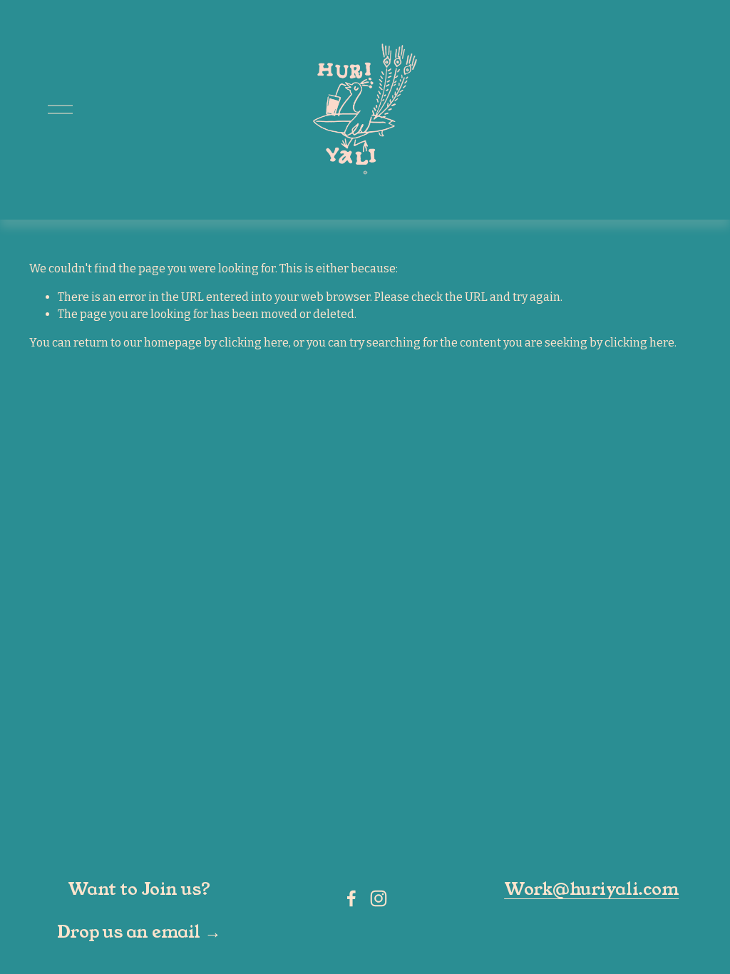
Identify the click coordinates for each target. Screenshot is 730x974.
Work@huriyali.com (591, 889)
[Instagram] (378, 898)
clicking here (254, 342)
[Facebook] (351, 898)
